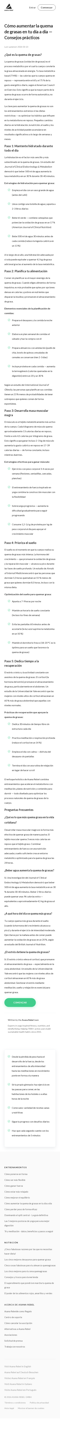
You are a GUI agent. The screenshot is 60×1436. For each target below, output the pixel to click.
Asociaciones (10, 1335)
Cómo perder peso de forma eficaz (20, 1209)
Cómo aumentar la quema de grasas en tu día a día (28, 1203)
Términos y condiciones (15, 1402)
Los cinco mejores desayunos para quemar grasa (27, 1259)
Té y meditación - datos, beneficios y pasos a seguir (28, 1231)
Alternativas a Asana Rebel (17, 1329)
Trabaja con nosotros (14, 1346)
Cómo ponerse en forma (15, 1174)
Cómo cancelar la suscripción (18, 1323)
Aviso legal (9, 1408)
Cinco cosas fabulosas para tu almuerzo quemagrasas (30, 1265)
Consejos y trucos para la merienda (21, 1277)
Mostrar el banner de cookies (31, 1408)
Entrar (32, 7)
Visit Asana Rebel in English (17, 1366)
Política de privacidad (39, 1402)
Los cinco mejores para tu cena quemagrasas (25, 1271)
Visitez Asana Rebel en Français (19, 1378)
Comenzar (47, 7)
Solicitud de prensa (13, 1340)
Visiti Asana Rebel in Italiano (18, 1384)
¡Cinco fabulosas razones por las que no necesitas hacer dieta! (28, 1251)
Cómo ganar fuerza (13, 1185)
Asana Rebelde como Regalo (18, 1311)
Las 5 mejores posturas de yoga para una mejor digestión (27, 1223)
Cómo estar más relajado (16, 1191)
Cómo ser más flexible (14, 1180)
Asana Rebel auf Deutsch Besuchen (21, 1372)
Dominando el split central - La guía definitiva (26, 1215)
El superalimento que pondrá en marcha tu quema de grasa (29, 1285)
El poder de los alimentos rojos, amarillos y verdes (28, 1293)
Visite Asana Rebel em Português (20, 1390)
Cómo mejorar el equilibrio (17, 1197)
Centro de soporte (13, 1317)
